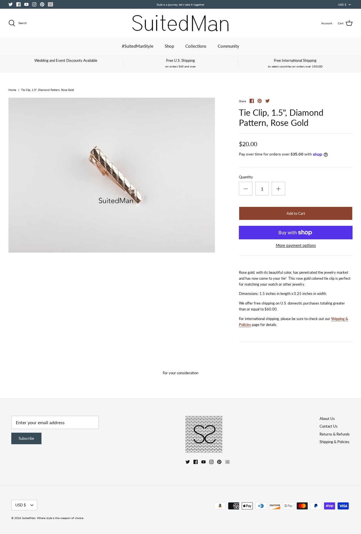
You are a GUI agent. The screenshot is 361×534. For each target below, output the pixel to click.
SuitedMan (29, 518)
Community (228, 46)
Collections (195, 46)
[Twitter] (10, 4)
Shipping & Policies (334, 441)
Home (12, 90)
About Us (327, 418)
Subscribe (26, 438)
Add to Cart (296, 213)
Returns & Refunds (335, 434)
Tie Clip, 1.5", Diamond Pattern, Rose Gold (47, 90)
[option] (111, 175)
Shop (169, 46)
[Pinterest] (42, 4)
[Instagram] (34, 4)
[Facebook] (18, 4)
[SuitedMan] (180, 23)
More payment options (296, 245)
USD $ (342, 4)
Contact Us (329, 426)
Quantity (246, 177)
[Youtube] (26, 4)
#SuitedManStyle (137, 46)
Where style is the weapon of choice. (60, 518)
